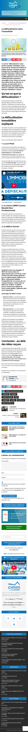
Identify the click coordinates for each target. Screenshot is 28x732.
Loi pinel (13, 400)
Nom (3, 472)
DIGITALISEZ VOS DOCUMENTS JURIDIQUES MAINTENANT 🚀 (14, 527)
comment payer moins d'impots (14, 391)
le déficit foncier (7, 397)
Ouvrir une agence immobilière (13, 602)
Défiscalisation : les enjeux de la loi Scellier (17, 435)
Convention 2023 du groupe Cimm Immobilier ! (13, 718)
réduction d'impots (8, 403)
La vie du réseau (14, 698)
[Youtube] (14, 624)
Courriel (4, 477)
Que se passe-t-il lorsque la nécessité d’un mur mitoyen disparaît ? (17, 428)
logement (5, 400)
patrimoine (21, 400)
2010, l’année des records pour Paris (17, 443)
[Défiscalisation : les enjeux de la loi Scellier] (5, 436)
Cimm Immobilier (14, 35)
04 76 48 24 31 (14, 550)
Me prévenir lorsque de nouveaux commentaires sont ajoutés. (13, 484)
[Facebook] (8, 618)
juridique (13, 394)
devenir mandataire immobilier (12, 605)
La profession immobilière (14, 634)
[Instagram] (20, 618)
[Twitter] (14, 618)
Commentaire (5, 461)
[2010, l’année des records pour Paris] (5, 444)
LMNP (16, 397)
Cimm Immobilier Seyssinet (9, 365)
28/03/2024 (5, 35)
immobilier (5, 394)
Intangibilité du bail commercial (9, 676)
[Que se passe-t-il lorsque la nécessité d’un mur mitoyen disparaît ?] (5, 428)
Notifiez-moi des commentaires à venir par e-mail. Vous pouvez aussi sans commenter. (14, 490)
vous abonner (18, 490)
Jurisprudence (14, 667)
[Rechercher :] (14, 537)
